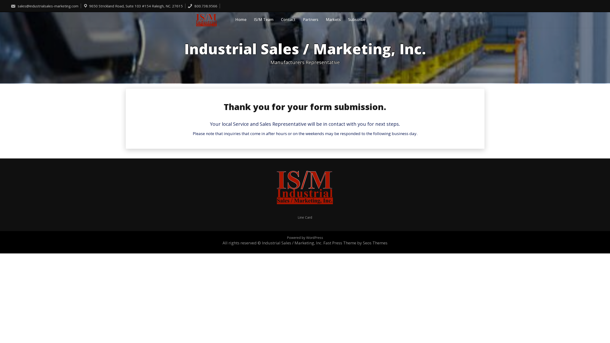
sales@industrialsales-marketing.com (47, 6)
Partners (310, 19)
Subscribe (356, 19)
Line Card (305, 217)
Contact (288, 19)
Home (240, 19)
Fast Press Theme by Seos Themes (355, 243)
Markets (333, 19)
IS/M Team (264, 19)
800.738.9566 (205, 6)
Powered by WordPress (305, 237)
